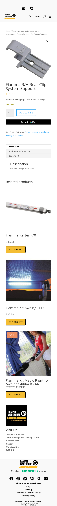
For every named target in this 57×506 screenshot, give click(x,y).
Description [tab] (13, 146)
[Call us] (32, 478)
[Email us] (46, 478)
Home (8, 31)
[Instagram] (18, 478)
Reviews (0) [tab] (13, 156)
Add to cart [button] (16, 249)
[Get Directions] (39, 478)
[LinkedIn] (25, 478)
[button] (47, 41)
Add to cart (26, 112)
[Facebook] (11, 478)
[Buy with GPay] (28, 122)
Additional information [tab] (19, 151)
